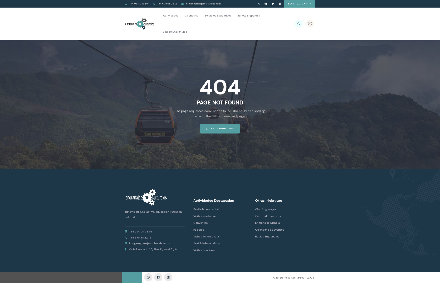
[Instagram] (258, 4)
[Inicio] (140, 24)
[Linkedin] (279, 4)
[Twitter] (273, 4)
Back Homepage (222, 128)
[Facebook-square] (158, 277)
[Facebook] (265, 4)
